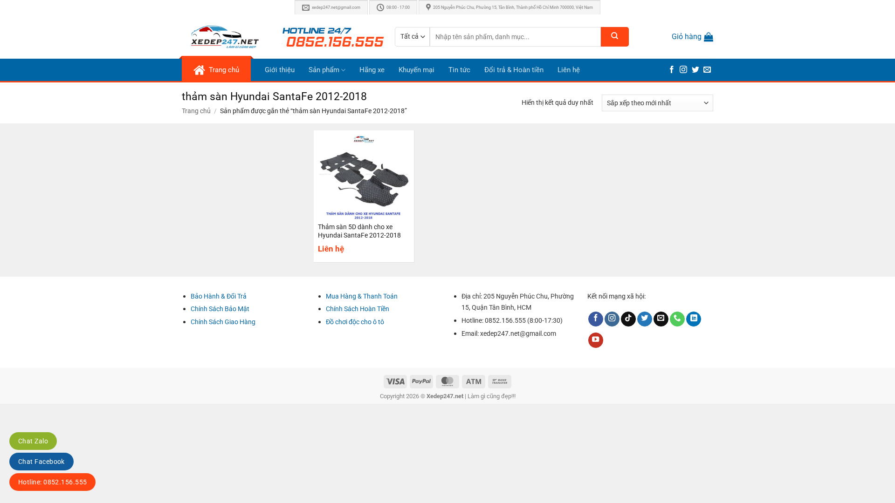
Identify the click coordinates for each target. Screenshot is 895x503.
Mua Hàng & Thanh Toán (362, 296)
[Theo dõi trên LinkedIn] (693, 319)
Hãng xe (372, 70)
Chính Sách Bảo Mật (220, 309)
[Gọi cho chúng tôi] (677, 319)
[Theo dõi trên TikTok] (628, 319)
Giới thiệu (280, 70)
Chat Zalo (33, 441)
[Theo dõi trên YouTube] (595, 340)
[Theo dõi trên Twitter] (695, 70)
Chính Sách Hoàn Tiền (357, 309)
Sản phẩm (324, 70)
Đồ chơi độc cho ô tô (355, 322)
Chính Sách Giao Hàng (223, 322)
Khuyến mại (416, 70)
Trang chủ (196, 111)
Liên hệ (569, 70)
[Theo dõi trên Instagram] (683, 70)
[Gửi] (615, 37)
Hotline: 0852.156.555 (52, 482)
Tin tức (459, 70)
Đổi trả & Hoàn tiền (514, 70)
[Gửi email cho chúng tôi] (707, 70)
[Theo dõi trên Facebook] (671, 70)
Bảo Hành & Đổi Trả (219, 296)
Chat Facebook (41, 461)
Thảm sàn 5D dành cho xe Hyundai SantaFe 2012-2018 (359, 231)
